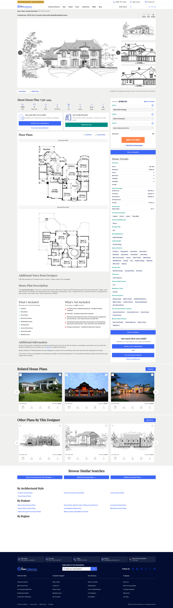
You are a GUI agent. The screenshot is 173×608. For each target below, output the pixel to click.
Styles (70, 7)
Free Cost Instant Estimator (133, 355)
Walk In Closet (142, 322)
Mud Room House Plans (118, 508)
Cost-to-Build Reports (94, 589)
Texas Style (135, 216)
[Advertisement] (86, 538)
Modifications (92, 585)
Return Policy (56, 589)
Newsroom (126, 593)
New (64, 7)
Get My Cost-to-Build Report (40, 123)
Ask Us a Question (133, 152)
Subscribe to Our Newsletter (73, 565)
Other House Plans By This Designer (39, 477)
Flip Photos (35, 91)
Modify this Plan (86, 124)
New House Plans (22, 585)
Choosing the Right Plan (24, 589)
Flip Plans (88, 135)
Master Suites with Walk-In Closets (76, 511)
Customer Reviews (128, 589)
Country (115, 216)
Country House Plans (32, 11)
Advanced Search (54, 7)
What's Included (93, 582)
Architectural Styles (23, 593)
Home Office (143, 251)
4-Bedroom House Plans (132, 477)
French (122, 216)
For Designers (92, 593)
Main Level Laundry (118, 257)
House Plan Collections (24, 597)
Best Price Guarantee (129, 585)
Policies (48, 347)
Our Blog (125, 597)
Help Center (56, 582)
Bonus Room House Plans (27, 505)
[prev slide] (17, 392)
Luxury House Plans (117, 493)
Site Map (50, 604)
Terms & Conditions (22, 604)
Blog (100, 7)
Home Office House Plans (27, 508)
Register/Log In (57, 593)
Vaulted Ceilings (139, 260)
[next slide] (155, 392)
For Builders (91, 597)
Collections (85, 7)
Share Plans (101, 135)
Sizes (77, 7)
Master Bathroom (131, 322)
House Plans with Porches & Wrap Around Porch (81, 505)
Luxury (128, 216)
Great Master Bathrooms (72, 508)
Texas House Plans (24, 496)
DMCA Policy (42, 604)
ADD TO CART (133, 140)
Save (144, 17)
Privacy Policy (33, 604)
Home (19, 11)
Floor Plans (22, 91)
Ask (148, 17)
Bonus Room (124, 254)
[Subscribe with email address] (93, 569)
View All (148, 420)
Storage (126, 260)
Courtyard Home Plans (118, 505)
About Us (126, 582)
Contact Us (56, 585)
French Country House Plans (74, 493)
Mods (94, 7)
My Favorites (56, 597)
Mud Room (116, 254)
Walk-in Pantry (117, 302)
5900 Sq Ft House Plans (85, 477)
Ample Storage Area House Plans (29, 511)
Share (153, 17)
